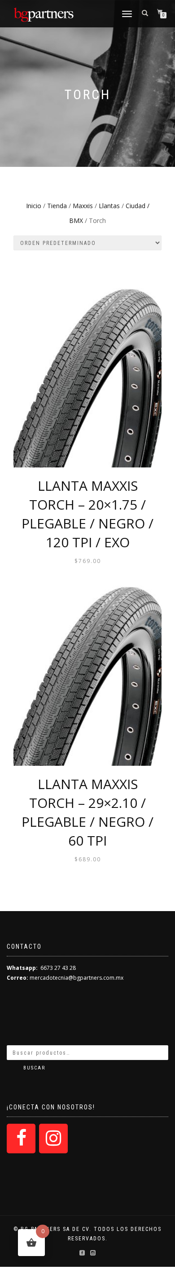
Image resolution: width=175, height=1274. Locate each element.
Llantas (109, 205)
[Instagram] (53, 1138)
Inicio (33, 205)
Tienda (57, 205)
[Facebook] (21, 1138)
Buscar (34, 1068)
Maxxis (83, 205)
